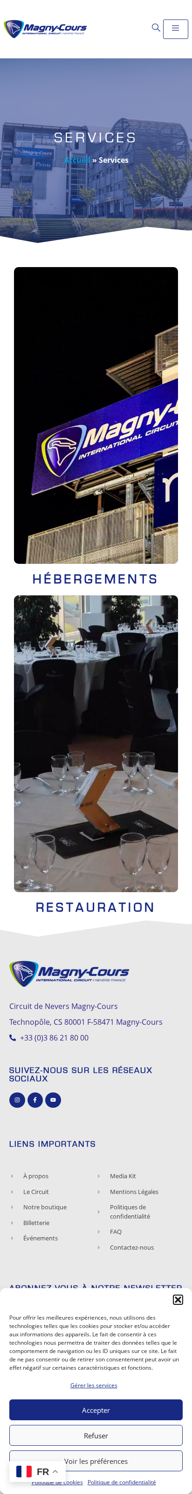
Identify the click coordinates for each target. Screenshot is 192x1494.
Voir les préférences (96, 1461)
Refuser (96, 1435)
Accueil (77, 160)
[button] (178, 1299)
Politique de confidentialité (122, 1482)
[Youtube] (53, 1100)
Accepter (96, 1410)
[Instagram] (17, 1100)
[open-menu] (175, 29)
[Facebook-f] (35, 1100)
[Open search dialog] (156, 27)
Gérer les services (93, 1385)
